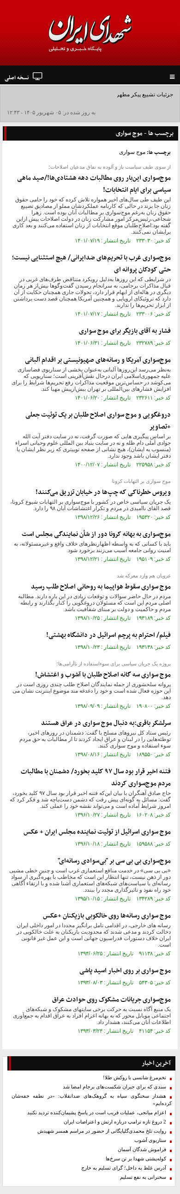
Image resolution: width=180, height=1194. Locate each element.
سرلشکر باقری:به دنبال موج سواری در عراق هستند (106, 723)
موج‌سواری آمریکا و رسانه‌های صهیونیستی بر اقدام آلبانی (98, 360)
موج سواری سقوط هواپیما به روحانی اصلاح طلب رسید (101, 587)
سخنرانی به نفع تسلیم (143, 1177)
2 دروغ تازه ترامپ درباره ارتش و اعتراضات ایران (115, 1121)
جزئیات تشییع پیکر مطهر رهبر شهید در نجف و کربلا (114, 94)
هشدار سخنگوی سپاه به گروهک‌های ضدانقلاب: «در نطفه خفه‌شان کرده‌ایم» (92, 1100)
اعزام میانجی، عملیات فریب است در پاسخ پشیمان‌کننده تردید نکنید (96, 1112)
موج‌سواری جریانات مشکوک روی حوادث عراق (111, 1000)
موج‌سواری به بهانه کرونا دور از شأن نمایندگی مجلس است (96, 534)
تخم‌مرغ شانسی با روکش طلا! (134, 1077)
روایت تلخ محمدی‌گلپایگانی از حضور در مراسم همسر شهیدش (101, 1131)
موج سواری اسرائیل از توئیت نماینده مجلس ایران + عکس (97, 832)
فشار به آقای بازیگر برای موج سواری (125, 331)
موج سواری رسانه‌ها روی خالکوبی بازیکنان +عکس (107, 916)
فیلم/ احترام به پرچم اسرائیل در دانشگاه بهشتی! (108, 635)
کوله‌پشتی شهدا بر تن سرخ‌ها (136, 1158)
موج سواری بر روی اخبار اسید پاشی (125, 970)
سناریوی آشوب (150, 1140)
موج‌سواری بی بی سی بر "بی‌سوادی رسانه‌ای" (114, 861)
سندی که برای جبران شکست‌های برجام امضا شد (114, 1086)
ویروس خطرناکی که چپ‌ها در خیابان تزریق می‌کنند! (103, 492)
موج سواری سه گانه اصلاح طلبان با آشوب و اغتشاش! (103, 675)
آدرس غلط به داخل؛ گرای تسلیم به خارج (123, 1167)
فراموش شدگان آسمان (142, 1149)
